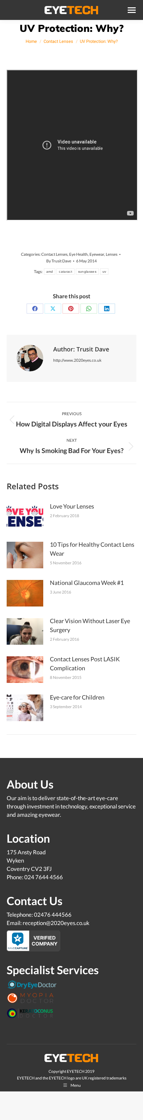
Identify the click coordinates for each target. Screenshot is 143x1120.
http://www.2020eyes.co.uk (77, 360)
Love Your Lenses (72, 506)
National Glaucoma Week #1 (87, 582)
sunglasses (87, 271)
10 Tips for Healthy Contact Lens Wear (92, 549)
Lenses (111, 254)
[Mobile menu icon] (131, 10)
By (58, 260)
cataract (65, 271)
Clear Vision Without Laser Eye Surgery (90, 625)
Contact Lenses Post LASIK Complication (85, 663)
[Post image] (25, 517)
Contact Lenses (54, 254)
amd (49, 271)
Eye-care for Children (77, 697)
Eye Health (78, 254)
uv (104, 271)
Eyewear (96, 254)
